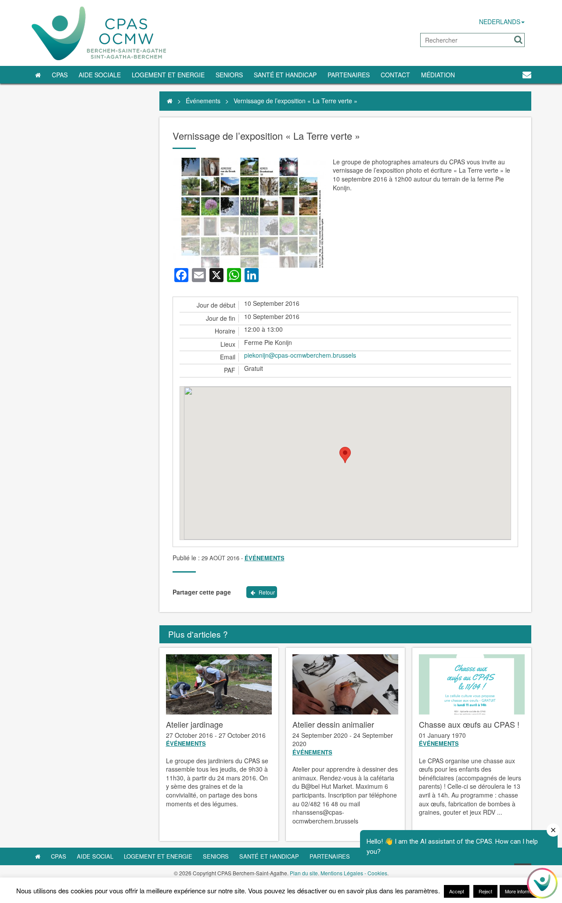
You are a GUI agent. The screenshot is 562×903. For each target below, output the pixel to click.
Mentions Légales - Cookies (354, 873)
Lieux (227, 344)
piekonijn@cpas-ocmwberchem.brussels (300, 355)
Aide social (95, 856)
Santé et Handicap (285, 74)
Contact (395, 74)
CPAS (60, 74)
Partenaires (349, 74)
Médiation (438, 74)
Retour (266, 592)
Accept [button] (456, 891)
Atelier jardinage (194, 724)
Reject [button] (485, 891)
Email (227, 357)
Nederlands (499, 21)
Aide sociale (100, 74)
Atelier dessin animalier (333, 724)
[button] (518, 40)
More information (522, 891)
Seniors (229, 74)
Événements (203, 100)
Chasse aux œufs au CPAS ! (469, 724)
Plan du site (304, 873)
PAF (229, 370)
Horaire (225, 331)
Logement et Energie (168, 74)
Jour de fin (220, 318)
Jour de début (216, 305)
